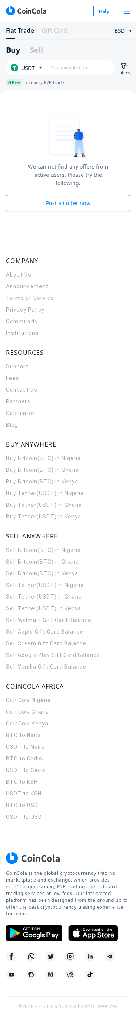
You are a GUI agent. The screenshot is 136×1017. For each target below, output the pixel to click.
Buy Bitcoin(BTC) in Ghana (42, 470)
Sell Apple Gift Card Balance (44, 632)
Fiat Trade (20, 30)
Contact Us (21, 390)
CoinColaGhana (27, 712)
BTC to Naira (23, 735)
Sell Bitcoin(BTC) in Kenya (42, 573)
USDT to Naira (25, 747)
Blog (12, 425)
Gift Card (54, 30)
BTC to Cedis (24, 759)
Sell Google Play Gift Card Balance (53, 655)
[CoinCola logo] (26, 10)
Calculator (20, 413)
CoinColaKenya (27, 724)
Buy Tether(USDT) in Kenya (43, 517)
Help (104, 11)
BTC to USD (22, 805)
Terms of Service (30, 298)
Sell (36, 50)
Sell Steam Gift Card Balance (46, 643)
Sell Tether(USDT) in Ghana (44, 597)
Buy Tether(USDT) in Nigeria (45, 493)
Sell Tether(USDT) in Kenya (43, 608)
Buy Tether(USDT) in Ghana (44, 505)
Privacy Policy (25, 310)
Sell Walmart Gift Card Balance (48, 620)
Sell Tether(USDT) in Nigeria (45, 585)
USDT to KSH (24, 793)
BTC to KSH (22, 782)
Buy (13, 50)
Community (22, 321)
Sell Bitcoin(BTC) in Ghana (42, 562)
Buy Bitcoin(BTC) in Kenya (42, 482)
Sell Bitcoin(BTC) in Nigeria (43, 550)
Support (17, 366)
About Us (18, 275)
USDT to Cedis (26, 770)
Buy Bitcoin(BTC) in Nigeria (43, 458)
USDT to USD (24, 817)
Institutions (22, 333)
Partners (18, 401)
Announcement (27, 286)
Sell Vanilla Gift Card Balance (46, 667)
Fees (12, 378)
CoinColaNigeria (28, 700)
